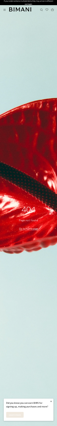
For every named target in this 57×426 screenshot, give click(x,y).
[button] (5, 9)
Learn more (15, 414)
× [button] (51, 401)
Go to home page (28, 228)
